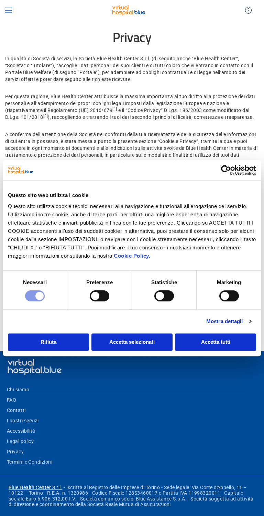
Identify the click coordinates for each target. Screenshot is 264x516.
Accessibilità (21, 430)
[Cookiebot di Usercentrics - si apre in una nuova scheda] (226, 170)
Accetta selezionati (132, 342)
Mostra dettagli (224, 321)
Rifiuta (48, 342)
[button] (8, 10)
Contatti (16, 410)
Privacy (15, 451)
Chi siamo (18, 389)
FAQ (11, 399)
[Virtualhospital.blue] (128, 10)
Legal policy (20, 441)
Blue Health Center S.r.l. (35, 487)
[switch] (99, 296)
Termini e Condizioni (29, 461)
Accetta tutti (215, 342)
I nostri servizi (22, 420)
